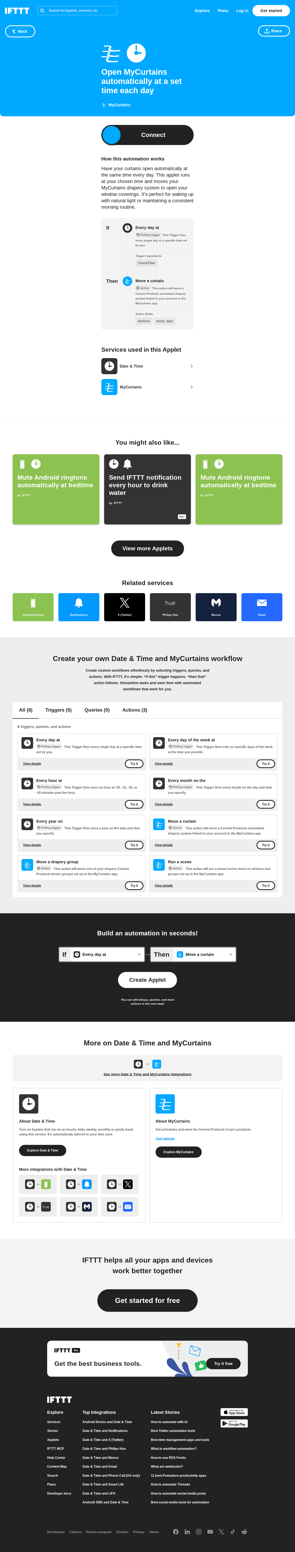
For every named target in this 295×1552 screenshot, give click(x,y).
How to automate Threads (170, 1484)
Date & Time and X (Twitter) (102, 1439)
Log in (242, 11)
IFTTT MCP (55, 1448)
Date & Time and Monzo (100, 1457)
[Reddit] (244, 1532)
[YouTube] (210, 1532)
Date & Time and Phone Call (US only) (111, 1475)
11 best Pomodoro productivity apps (178, 1475)
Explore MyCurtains (179, 1152)
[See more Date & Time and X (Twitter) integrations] (120, 1184)
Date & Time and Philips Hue (104, 1448)
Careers (75, 1532)
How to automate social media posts (178, 1493)
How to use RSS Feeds (168, 1457)
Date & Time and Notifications (105, 1430)
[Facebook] (175, 1532)
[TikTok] (232, 1532)
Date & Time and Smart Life (103, 1484)
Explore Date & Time (42, 1150)
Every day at (147, 227)
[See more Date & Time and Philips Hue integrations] (38, 1206)
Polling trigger (51, 746)
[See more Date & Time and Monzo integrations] (79, 1206)
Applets (53, 1439)
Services (53, 1421)
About (154, 1532)
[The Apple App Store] (234, 1412)
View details (32, 763)
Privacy (138, 1532)
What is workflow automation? (174, 1448)
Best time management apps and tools (180, 1439)
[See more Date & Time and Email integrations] (120, 1206)
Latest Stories (165, 1412)
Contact (122, 1532)
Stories (52, 1430)
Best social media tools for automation (180, 1502)
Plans (223, 11)
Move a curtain (149, 281)
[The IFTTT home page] (17, 10)
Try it (134, 763)
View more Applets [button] (147, 548)
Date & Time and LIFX (98, 1493)
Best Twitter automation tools (173, 1430)
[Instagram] (198, 1532)
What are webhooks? (167, 1466)
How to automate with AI (169, 1421)
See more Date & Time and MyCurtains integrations (147, 1074)
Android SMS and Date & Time (105, 1502)
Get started (271, 10)
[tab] (26, 710)
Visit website (165, 1138)
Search (52, 1475)
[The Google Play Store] (234, 1424)
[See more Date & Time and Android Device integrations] (38, 1184)
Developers (56, 1532)
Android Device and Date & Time (107, 1421)
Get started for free (147, 1300)
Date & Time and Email (99, 1466)
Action (177, 827)
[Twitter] (221, 1532)
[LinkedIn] (187, 1532)
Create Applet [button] (147, 980)
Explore (202, 11)
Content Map (57, 1466)
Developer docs (59, 1493)
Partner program (98, 1532)
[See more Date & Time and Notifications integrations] (79, 1184)
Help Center (56, 1457)
